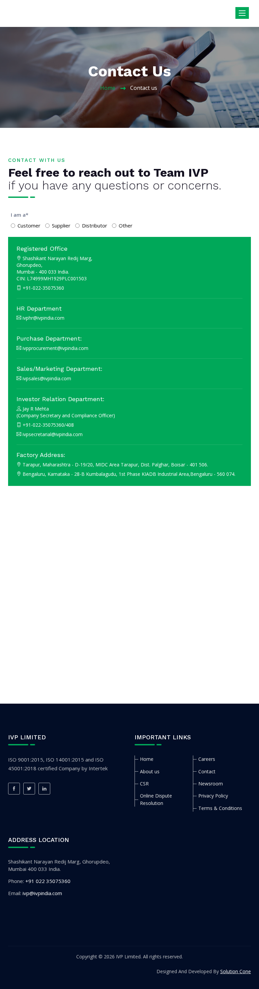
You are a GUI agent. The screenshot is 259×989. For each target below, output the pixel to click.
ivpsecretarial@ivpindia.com (53, 434)
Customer (29, 225)
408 (70, 425)
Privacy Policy (213, 795)
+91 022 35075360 (47, 881)
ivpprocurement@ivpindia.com (55, 348)
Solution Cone (235, 971)
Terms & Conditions (220, 808)
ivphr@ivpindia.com (43, 318)
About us (150, 771)
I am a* (19, 214)
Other (126, 225)
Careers (206, 759)
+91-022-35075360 (43, 288)
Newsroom (210, 783)
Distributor (94, 225)
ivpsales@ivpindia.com (47, 378)
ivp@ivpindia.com (42, 893)
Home (107, 88)
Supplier (61, 225)
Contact (206, 771)
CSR (144, 783)
